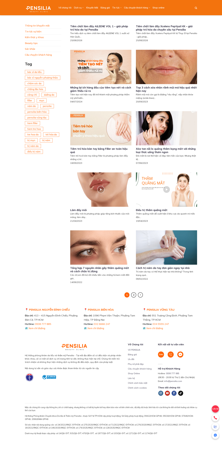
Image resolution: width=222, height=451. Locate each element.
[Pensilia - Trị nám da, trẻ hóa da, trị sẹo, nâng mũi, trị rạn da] (39, 7)
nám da (31, 106)
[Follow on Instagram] (160, 393)
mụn (41, 100)
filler (29, 100)
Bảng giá (105, 7)
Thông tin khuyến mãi (37, 25)
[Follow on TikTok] (180, 393)
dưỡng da (49, 94)
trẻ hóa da (51, 134)
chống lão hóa (35, 89)
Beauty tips (31, 43)
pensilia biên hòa (37, 111)
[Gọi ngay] (215, 417)
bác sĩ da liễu (34, 72)
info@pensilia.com (173, 381)
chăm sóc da (34, 83)
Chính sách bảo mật (137, 383)
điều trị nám (33, 151)
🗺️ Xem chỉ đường (35, 328)
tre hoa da (33, 134)
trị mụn (31, 140)
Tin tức (116, 7)
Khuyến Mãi (92, 7)
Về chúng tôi (64, 7)
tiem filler (32, 123)
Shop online (158, 7)
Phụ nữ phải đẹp (136, 364)
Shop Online (134, 373)
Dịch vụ (78, 7)
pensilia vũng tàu (36, 117)
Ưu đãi (131, 359)
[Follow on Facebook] (174, 393)
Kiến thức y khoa (34, 37)
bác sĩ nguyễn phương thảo (42, 77)
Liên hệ (131, 378)
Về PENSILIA (134, 349)
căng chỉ (32, 94)
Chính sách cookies (137, 387)
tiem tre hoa (34, 128)
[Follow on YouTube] (167, 393)
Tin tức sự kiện (33, 31)
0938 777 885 (43, 323)
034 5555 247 (161, 323)
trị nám (46, 140)
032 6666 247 (102, 323)
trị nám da (33, 145)
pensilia (47, 106)
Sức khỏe (30, 48)
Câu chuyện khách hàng (136, 7)
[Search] (196, 8)
